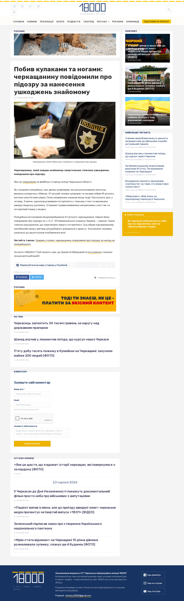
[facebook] (14, 6)
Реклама (117, 22)
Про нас (102, 22)
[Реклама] (65, 44)
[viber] (14, 12)
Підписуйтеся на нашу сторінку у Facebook (43, 265)
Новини (32, 22)
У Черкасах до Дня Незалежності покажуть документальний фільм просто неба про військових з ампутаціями (62, 493)
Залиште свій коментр (25, 426)
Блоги (60, 22)
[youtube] (30, 6)
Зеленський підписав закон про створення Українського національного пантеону (58, 526)
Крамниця (132, 22)
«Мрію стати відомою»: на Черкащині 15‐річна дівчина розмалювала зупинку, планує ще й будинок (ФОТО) (56, 542)
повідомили (29, 181)
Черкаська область (107, 278)
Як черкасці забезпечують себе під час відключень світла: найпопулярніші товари (147, 223)
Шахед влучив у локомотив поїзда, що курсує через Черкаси (61, 339)
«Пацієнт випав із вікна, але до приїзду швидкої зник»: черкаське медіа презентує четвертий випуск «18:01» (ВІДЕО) (65, 510)
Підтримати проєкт (156, 22)
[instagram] (22, 6)
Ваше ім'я (19, 389)
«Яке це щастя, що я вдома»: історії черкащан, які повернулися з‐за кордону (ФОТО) (65, 467)
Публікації (47, 22)
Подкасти (73, 22)
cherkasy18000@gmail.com (78, 595)
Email (16, 400)
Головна (18, 22)
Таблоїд (88, 22)
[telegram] (38, 6)
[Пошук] (169, 9)
